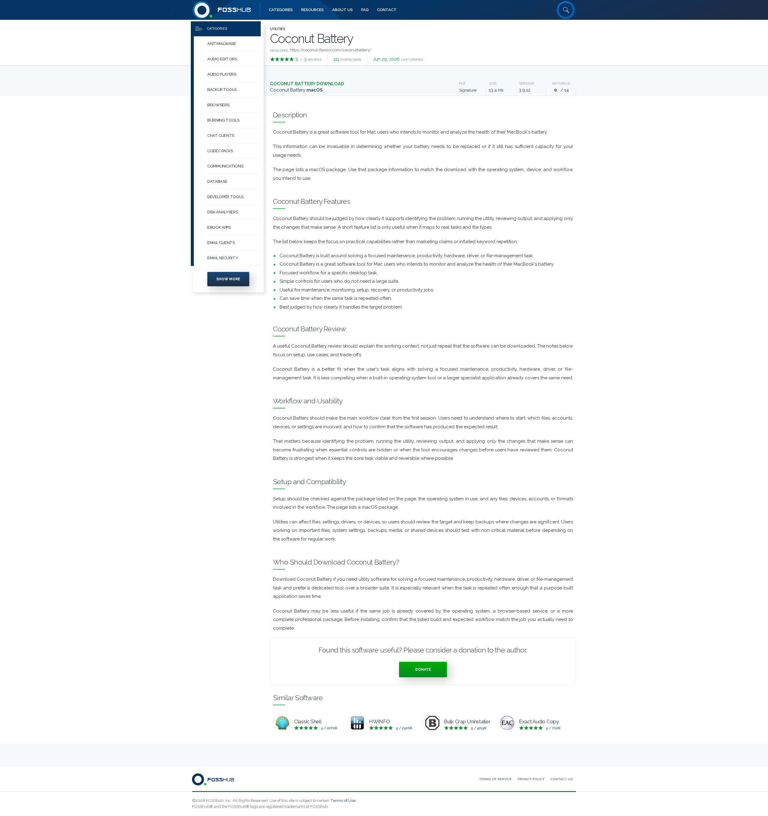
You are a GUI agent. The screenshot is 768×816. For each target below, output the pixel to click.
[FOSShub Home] (202, 10)
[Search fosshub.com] (566, 10)
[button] (234, 44)
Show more (228, 279)
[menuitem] (228, 44)
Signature (467, 90)
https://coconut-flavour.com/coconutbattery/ (331, 50)
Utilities (277, 29)
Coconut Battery (296, 90)
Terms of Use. (343, 800)
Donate (423, 669)
